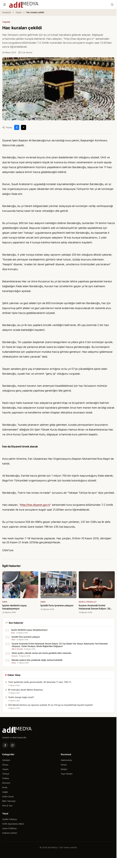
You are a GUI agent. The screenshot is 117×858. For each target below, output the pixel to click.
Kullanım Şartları (9, 833)
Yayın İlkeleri (66, 774)
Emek (4, 787)
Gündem (6, 760)
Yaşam (19, 12)
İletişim (64, 769)
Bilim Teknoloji (8, 801)
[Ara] (112, 4)
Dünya (5, 764)
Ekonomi (6, 783)
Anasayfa (6, 12)
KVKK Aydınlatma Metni (13, 824)
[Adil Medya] (23, 4)
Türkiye (5, 774)
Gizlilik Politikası (9, 819)
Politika (5, 778)
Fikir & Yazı (7, 805)
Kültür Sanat (8, 796)
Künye (64, 764)
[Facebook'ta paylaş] (16, 127)
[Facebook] (5, 745)
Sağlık (5, 792)
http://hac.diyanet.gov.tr (35, 504)
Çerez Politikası (9, 828)
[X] (12, 745)
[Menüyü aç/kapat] (4, 4)
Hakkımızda (66, 760)
